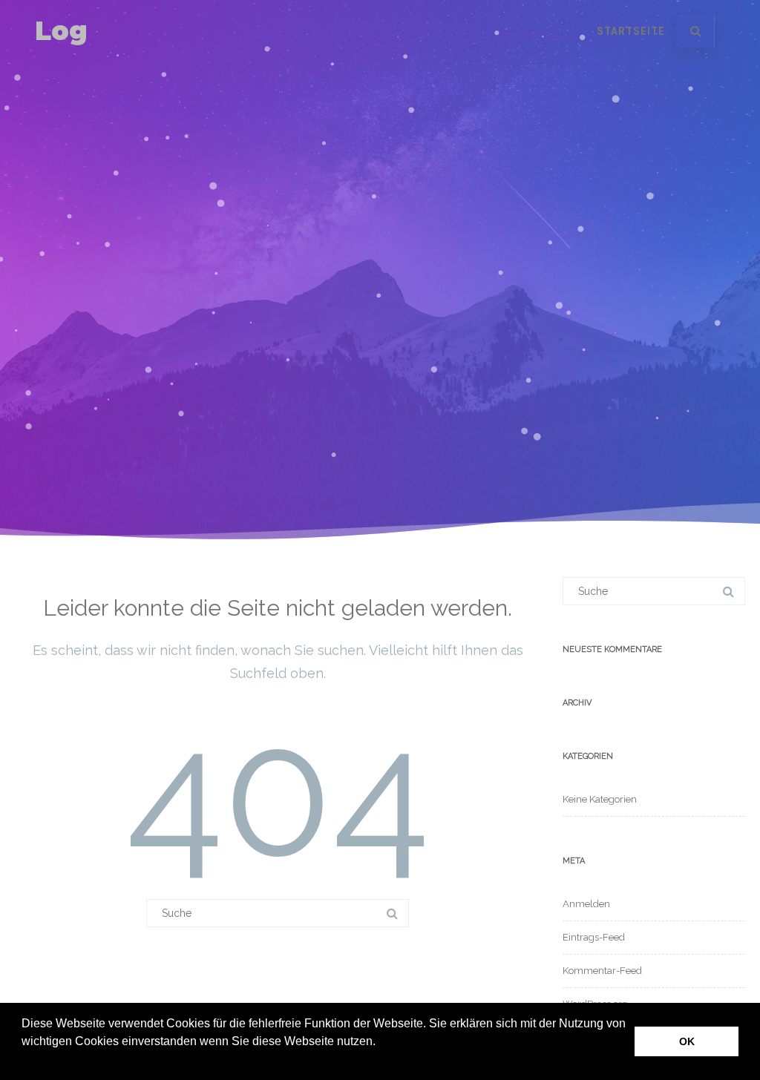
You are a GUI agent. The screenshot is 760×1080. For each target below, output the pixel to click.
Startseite (631, 31)
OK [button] (687, 1041)
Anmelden (586, 903)
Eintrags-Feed (594, 937)
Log (61, 31)
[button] (24, 1060)
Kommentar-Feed (602, 970)
